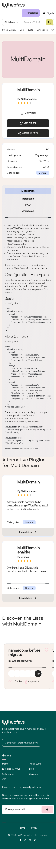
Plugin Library (9, 29)
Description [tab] (28, 190)
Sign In (50, 13)
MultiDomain (28, 482)
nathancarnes (29, 98)
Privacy (33, 827)
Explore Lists (26, 29)
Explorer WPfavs (11, 768)
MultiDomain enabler (28, 549)
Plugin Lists (35, 763)
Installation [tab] (28, 198)
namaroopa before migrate (24, 652)
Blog (31, 768)
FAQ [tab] (28, 204)
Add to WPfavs (29, 133)
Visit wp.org (29, 123)
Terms (22, 827)
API (4, 779)
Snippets (34, 774)
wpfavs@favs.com (28, 742)
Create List (32, 13)
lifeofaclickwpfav (22, 660)
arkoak (25, 556)
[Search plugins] (49, 22)
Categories (42, 29)
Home (5, 763)
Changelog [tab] (28, 210)
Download (30, 113)
